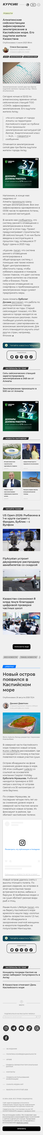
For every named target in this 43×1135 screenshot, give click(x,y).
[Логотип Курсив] (10, 4)
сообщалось (25, 220)
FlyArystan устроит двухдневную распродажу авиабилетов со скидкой (21, 562)
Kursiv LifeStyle (11, 751)
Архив (9, 1059)
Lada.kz (28, 769)
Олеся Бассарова (19, 47)
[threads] (37, 1028)
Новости (8, 13)
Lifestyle (9, 667)
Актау (6, 57)
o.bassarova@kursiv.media (19, 52)
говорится (22, 136)
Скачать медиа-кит (14, 1084)
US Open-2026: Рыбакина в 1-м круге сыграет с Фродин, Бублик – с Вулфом (21, 520)
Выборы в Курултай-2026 (17, 1090)
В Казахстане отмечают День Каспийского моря (19, 986)
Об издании (11, 1049)
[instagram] (6, 1028)
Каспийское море (30, 57)
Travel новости (28, 657)
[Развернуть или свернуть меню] (38, 4)
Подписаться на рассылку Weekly (19, 1014)
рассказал (17, 302)
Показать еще (21, 647)
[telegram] (14, 1028)
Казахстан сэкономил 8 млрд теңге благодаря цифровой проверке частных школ (19, 603)
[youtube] (21, 1028)
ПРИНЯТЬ (21, 1129)
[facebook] (6, 1038)
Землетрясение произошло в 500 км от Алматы (20, 390)
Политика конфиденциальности (21, 1054)
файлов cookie (22, 1123)
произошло (18, 201)
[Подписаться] (38, 1016)
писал (17, 250)
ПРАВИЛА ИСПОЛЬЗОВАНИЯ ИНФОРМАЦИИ (17, 1078)
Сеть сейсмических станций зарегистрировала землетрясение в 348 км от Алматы (19, 377)
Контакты (10, 1072)
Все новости (10, 657)
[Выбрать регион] (27, 4)
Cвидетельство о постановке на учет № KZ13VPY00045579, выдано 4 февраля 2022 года (19, 1111)
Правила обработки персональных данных (22, 1065)
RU (33, 5)
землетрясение (16, 57)
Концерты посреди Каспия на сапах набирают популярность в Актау (21, 975)
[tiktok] (29, 1028)
